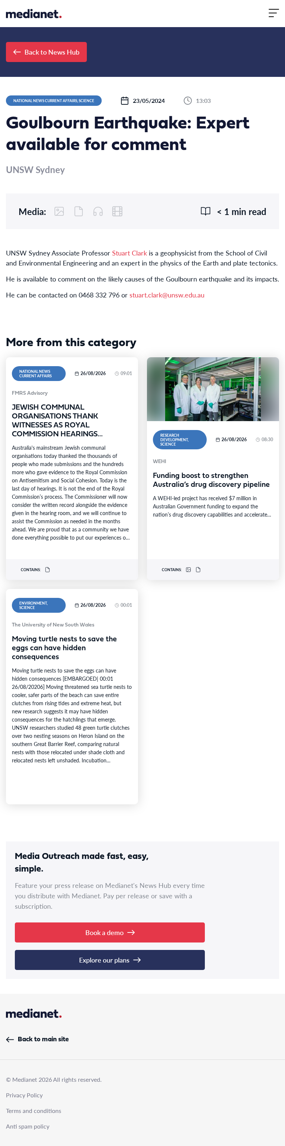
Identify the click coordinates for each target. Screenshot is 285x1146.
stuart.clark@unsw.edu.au (167, 294)
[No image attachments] (59, 211)
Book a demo (104, 932)
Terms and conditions (33, 1110)
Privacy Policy (24, 1095)
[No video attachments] (117, 211)
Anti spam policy (27, 1126)
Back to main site (43, 1039)
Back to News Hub (51, 51)
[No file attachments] (79, 211)
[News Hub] (34, 13)
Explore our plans (104, 959)
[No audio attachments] (98, 211)
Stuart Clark (129, 252)
